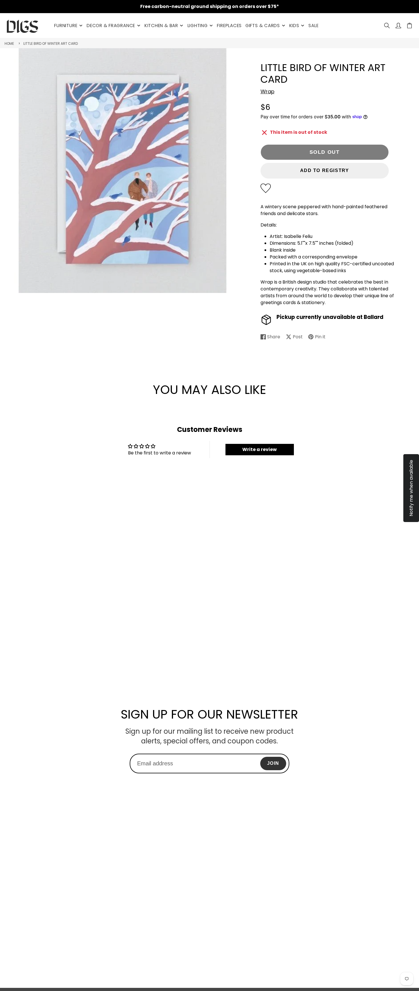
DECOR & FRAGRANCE (111, 26)
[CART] (409, 25)
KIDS (294, 26)
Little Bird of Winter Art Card (50, 43)
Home (9, 43)
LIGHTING (198, 26)
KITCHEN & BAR (161, 26)
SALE (313, 26)
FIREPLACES (229, 26)
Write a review (259, 449)
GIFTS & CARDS (262, 26)
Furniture (65, 26)
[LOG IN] (398, 25)
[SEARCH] (387, 25)
